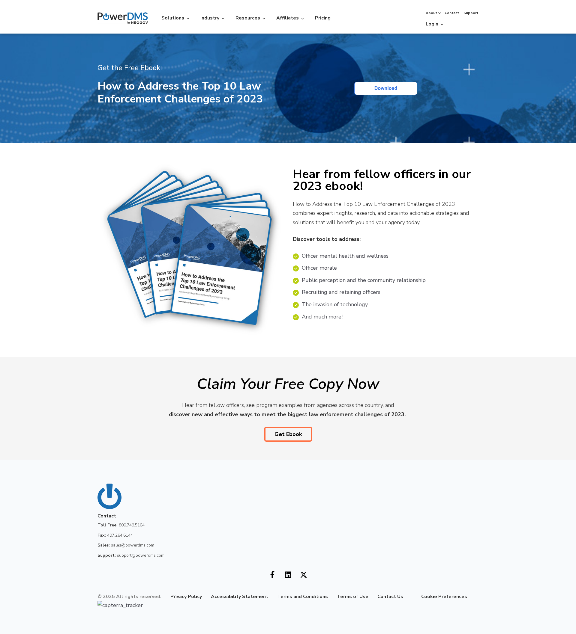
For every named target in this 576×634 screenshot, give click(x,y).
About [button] (431, 12)
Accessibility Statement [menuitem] (239, 596)
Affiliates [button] (287, 18)
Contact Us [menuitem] (390, 596)
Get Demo (462, 23)
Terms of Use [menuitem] (352, 596)
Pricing (323, 18)
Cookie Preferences (444, 596)
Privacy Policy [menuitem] (186, 596)
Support (471, 12)
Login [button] (432, 24)
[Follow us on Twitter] (304, 575)
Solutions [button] (172, 18)
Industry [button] (209, 18)
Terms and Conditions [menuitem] (302, 596)
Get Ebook (288, 434)
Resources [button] (248, 18)
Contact (452, 12)
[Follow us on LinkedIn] (288, 575)
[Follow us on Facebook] (272, 575)
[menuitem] (407, 596)
